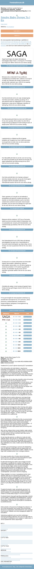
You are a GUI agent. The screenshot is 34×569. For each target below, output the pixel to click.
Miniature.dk (16, 42)
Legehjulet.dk (14, 43)
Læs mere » (17, 31)
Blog (14, 566)
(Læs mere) (4, 24)
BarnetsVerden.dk (26, 42)
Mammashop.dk (5, 43)
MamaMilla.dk (22, 43)
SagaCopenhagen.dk (7, 42)
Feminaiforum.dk (17, 3)
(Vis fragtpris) (10, 26)
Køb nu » (17, 35)
